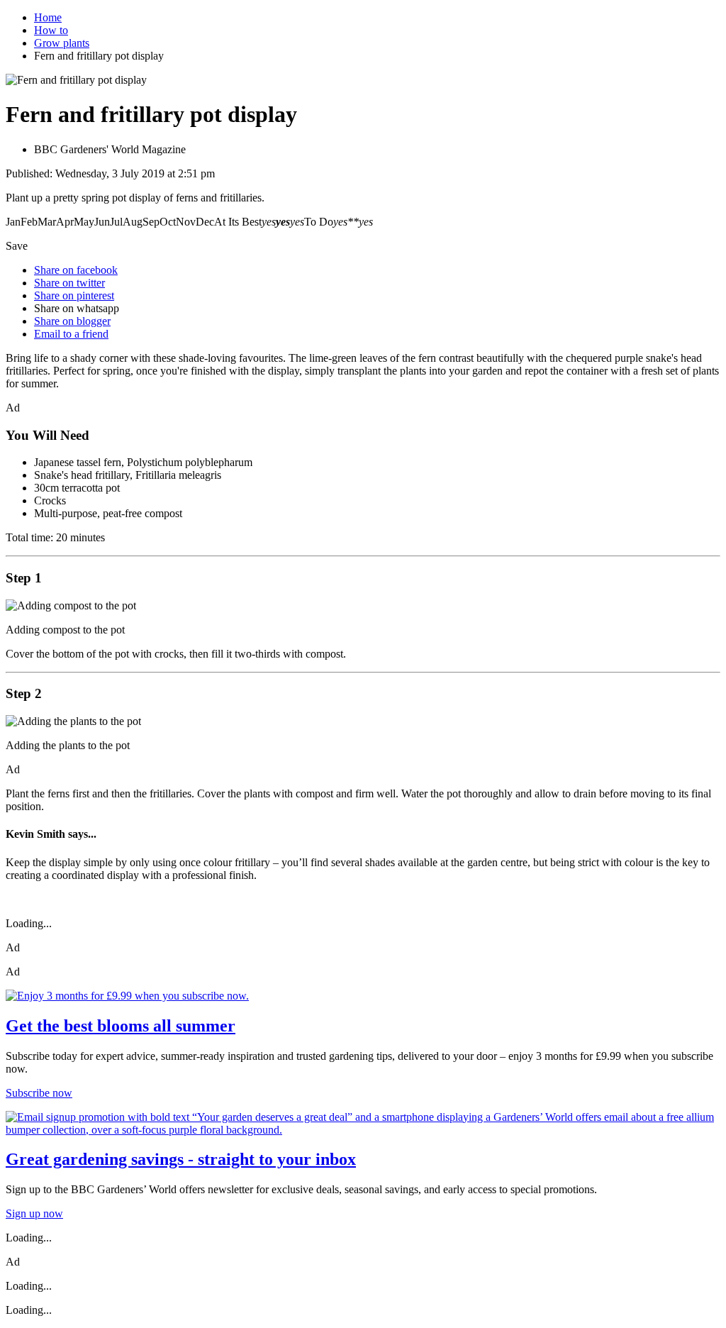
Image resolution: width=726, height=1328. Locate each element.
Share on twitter (69, 283)
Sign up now (34, 1213)
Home (48, 17)
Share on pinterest (74, 295)
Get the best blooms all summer (120, 1026)
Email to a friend (71, 334)
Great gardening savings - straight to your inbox (181, 1159)
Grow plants (61, 43)
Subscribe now (39, 1093)
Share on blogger (72, 321)
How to (51, 30)
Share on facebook (76, 270)
